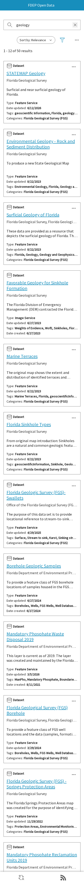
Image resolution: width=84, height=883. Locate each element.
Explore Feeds (63, 877)
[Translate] (21, 877)
